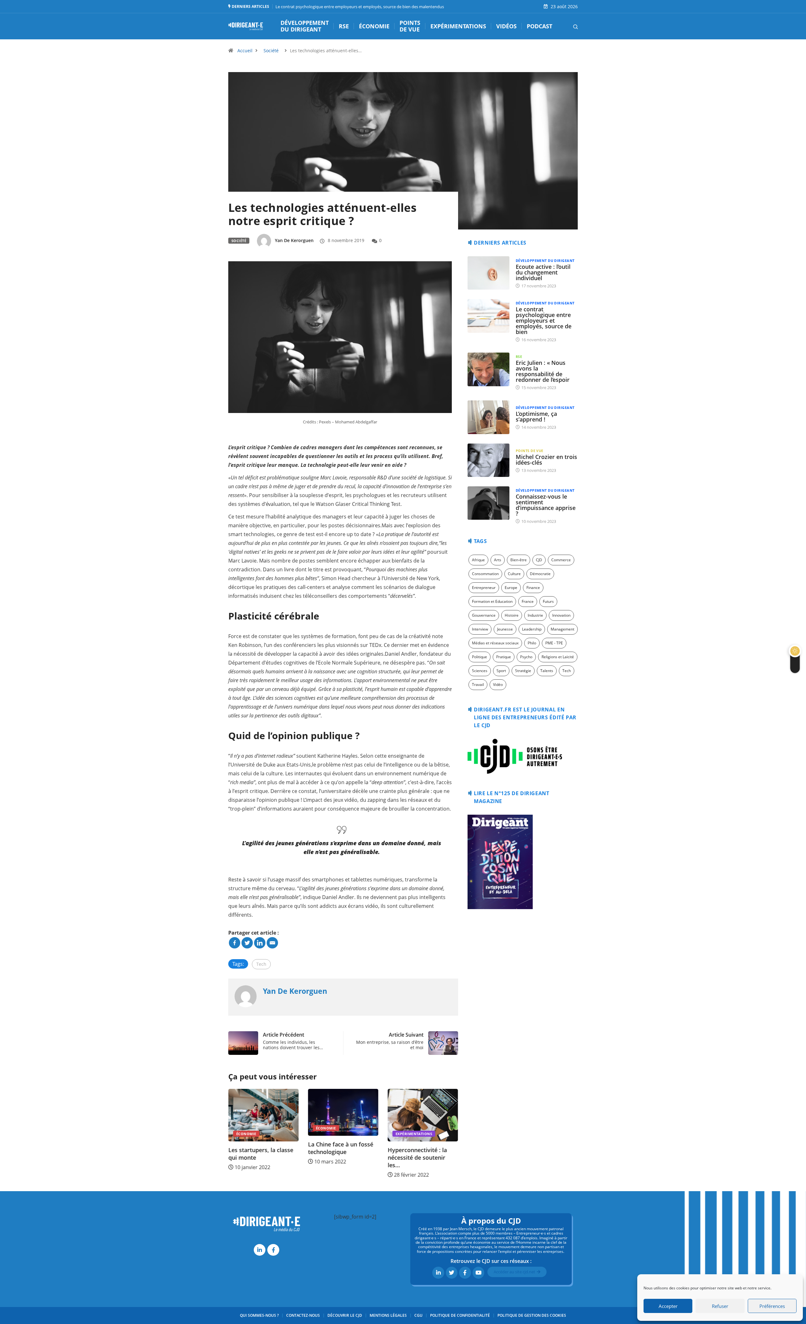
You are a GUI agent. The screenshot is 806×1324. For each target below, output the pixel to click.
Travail (478, 684)
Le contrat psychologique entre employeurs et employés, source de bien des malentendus (359, 6)
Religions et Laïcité (558, 656)
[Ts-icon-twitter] (451, 1272)
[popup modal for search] (567, 26)
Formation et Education (492, 601)
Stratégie (523, 670)
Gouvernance (484, 615)
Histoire (512, 615)
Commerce (561, 560)
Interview (480, 629)
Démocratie (540, 573)
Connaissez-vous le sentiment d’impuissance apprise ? (546, 505)
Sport (501, 670)
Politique (479, 656)
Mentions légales (388, 1315)
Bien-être (518, 560)
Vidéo (498, 684)
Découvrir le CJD (344, 1315)
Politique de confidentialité (460, 1315)
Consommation (485, 573)
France (528, 601)
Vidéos (506, 26)
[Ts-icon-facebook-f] (273, 1250)
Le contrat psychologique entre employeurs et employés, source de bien (543, 320)
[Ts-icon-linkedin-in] (259, 1250)
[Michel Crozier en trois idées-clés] (488, 460)
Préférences (772, 1306)
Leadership (532, 629)
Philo (532, 643)
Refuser (720, 1306)
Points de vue (410, 26)
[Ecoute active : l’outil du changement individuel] (488, 273)
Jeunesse (505, 629)
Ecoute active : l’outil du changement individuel (543, 272)
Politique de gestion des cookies (531, 1315)
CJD (539, 560)
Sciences (479, 670)
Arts (497, 560)
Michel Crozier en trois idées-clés (546, 459)
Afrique (478, 560)
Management (562, 629)
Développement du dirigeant (305, 26)
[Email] (272, 942)
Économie (374, 26)
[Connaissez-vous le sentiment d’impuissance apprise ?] (488, 503)
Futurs (548, 601)
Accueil (245, 51)
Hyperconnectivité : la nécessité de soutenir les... (417, 1157)
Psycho (526, 656)
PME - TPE (554, 643)
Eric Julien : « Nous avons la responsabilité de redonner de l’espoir (543, 371)
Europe (511, 587)
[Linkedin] (259, 942)
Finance (533, 587)
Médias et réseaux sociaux (495, 643)
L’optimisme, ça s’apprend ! (536, 416)
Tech (261, 964)
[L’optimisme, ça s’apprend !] (488, 417)
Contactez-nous (303, 1315)
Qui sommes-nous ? (259, 1315)
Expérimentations (458, 26)
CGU (418, 1315)
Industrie (535, 615)
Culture (514, 573)
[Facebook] (234, 942)
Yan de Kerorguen (294, 240)
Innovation (561, 615)
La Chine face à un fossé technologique (340, 1148)
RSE (344, 26)
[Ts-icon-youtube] (478, 1272)
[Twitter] (247, 942)
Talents (546, 670)
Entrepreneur (484, 587)
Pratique (503, 656)
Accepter (668, 1306)
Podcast (539, 26)
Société (271, 51)
